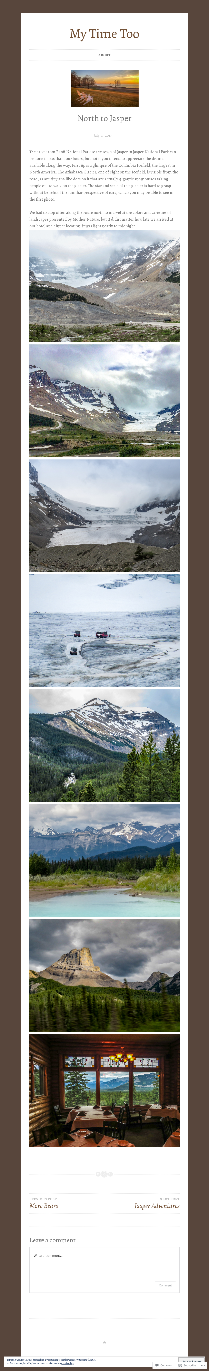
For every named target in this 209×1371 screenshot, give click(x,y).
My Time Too (104, 33)
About (104, 55)
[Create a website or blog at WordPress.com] (104, 1343)
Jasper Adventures (157, 1203)
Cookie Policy (67, 1363)
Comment (165, 1285)
